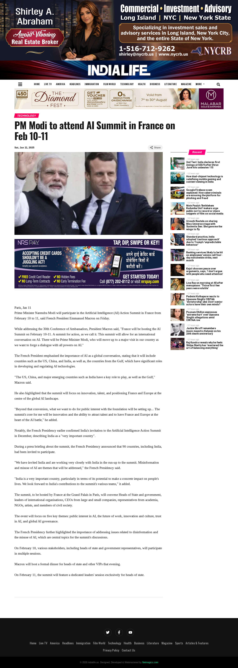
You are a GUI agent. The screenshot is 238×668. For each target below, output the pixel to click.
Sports (179, 643)
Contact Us (128, 650)
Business (155, 84)
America (60, 84)
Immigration (92, 84)
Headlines (75, 84)
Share (157, 147)
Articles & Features (197, 643)
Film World (109, 84)
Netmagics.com (150, 662)
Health (142, 84)
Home (37, 84)
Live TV (48, 84)
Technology (127, 84)
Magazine (186, 84)
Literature (170, 84)
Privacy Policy (111, 650)
